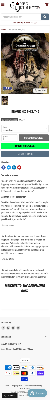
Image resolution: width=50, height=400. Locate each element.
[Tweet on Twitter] (9, 167)
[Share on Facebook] (3, 167)
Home (3, 29)
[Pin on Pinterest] (19, 167)
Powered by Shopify (25, 395)
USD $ (24, 360)
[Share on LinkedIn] (14, 167)
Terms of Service (25, 388)
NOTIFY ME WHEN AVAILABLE (25, 145)
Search (7, 385)
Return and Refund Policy (33, 385)
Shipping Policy (17, 385)
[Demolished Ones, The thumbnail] (5, 100)
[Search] (45, 17)
